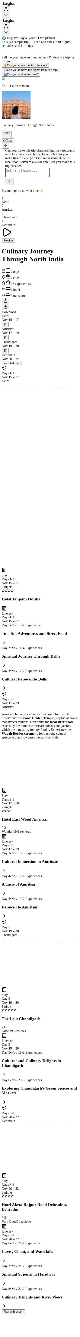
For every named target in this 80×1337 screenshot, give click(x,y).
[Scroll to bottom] (5, 146)
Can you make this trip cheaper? (25, 65)
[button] (4, 135)
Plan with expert (13, 1311)
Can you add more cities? (21, 74)
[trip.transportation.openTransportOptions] (5, 324)
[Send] (9, 181)
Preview (8, 240)
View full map (11, 363)
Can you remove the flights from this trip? (30, 69)
